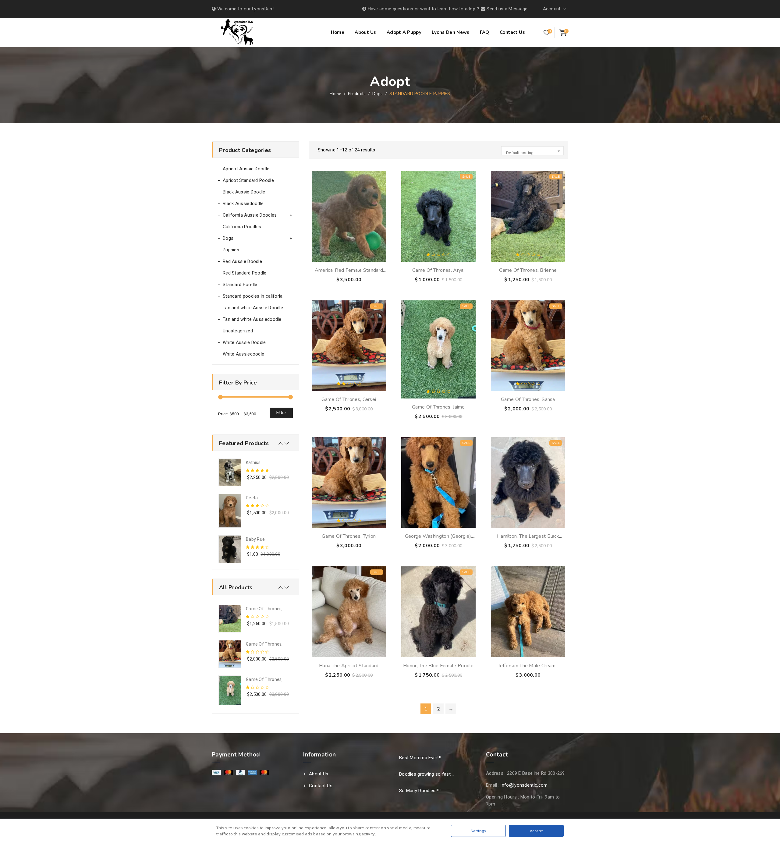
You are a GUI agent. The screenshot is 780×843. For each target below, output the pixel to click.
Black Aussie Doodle (244, 192)
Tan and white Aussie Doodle (253, 307)
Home (337, 32)
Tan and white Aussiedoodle (252, 319)
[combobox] (532, 150)
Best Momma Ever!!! (420, 757)
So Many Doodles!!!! (420, 790)
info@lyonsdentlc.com (524, 785)
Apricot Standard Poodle (248, 180)
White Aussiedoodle (243, 354)
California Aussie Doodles (250, 215)
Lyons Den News (450, 32)
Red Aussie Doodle (242, 261)
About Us (365, 32)
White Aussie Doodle (244, 342)
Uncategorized (238, 331)
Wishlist (546, 32)
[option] (255, 472)
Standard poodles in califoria (253, 296)
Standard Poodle (240, 284)
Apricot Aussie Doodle (246, 169)
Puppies (231, 250)
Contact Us (512, 32)
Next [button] (287, 443)
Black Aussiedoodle (243, 203)
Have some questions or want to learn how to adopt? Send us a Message (446, 9)
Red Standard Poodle (245, 273)
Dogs (228, 238)
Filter (281, 413)
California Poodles (242, 226)
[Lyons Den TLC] (238, 33)
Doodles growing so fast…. (427, 774)
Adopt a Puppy (404, 32)
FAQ (484, 32)
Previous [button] (281, 443)
